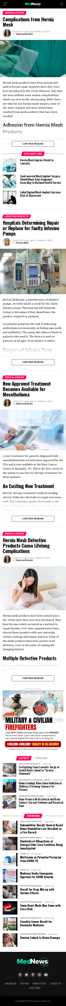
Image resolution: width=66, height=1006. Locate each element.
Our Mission (10, 983)
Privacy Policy (39, 983)
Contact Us (55, 983)
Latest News (34, 988)
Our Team (24, 983)
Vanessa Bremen (24, 34)
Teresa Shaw (22, 243)
